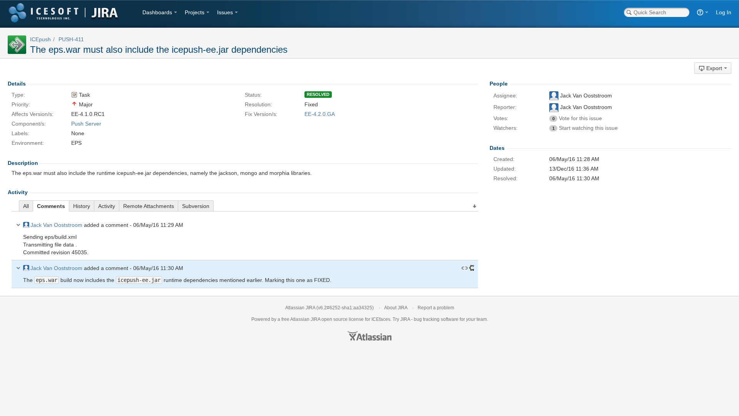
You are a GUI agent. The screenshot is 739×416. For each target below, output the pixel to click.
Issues (225, 12)
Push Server (86, 124)
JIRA (315, 319)
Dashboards (157, 12)
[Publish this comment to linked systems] (471, 268)
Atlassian (369, 336)
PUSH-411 (71, 39)
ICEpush (40, 39)
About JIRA (395, 307)
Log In (723, 12)
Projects (194, 12)
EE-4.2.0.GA (319, 114)
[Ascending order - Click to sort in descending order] (475, 206)
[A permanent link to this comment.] (464, 268)
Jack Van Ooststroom (56, 225)
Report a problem (436, 307)
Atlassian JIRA (300, 307)
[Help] (702, 12)
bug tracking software (436, 319)
